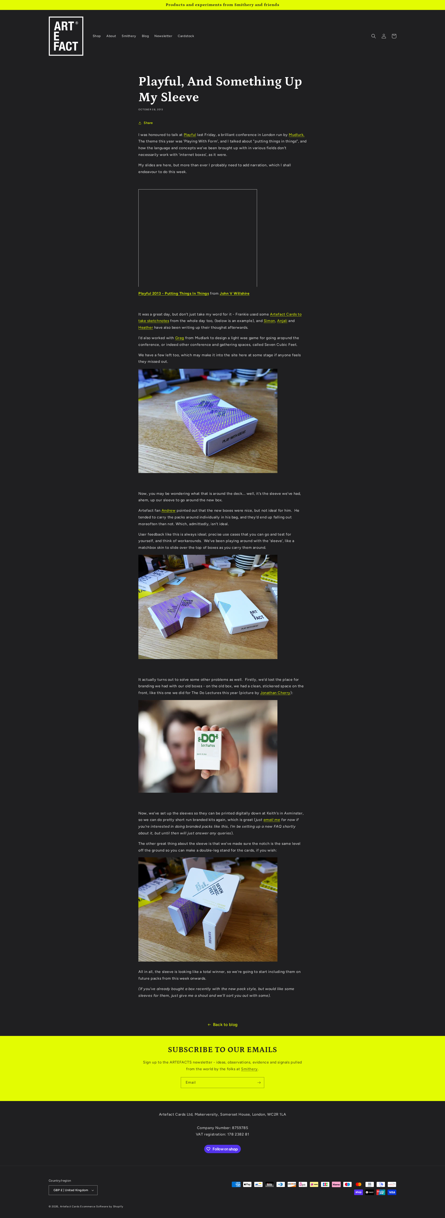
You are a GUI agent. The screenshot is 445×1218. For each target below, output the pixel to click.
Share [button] (148, 123)
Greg (179, 338)
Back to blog (225, 1024)
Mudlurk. (297, 135)
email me (272, 819)
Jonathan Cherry (275, 693)
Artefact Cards (69, 1206)
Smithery (249, 1069)
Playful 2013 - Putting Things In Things (173, 293)
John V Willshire (235, 293)
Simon (269, 321)
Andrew (169, 510)
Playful (190, 135)
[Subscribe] (259, 1082)
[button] (374, 36)
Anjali (282, 321)
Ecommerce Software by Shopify (101, 1206)
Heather (145, 327)
